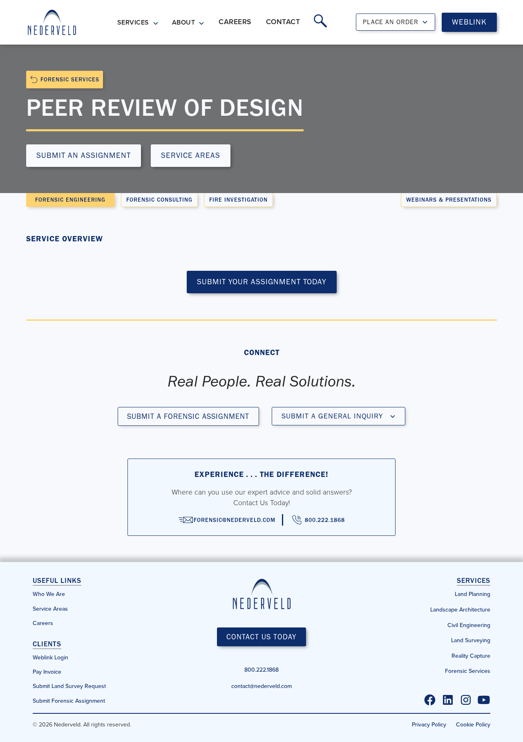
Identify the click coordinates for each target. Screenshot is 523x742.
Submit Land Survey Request (69, 686)
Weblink (469, 22)
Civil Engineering (468, 625)
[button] (138, 23)
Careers (43, 623)
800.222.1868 (261, 670)
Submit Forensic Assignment (69, 701)
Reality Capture (470, 656)
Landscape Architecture (460, 609)
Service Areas (190, 155)
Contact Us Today (261, 636)
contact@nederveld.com (261, 686)
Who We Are (49, 594)
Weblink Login (50, 657)
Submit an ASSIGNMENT (83, 155)
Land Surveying (470, 640)
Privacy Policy (429, 724)
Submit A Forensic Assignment (188, 416)
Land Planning (472, 594)
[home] (51, 22)
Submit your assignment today (261, 281)
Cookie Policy (473, 724)
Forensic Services (467, 671)
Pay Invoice (47, 672)
